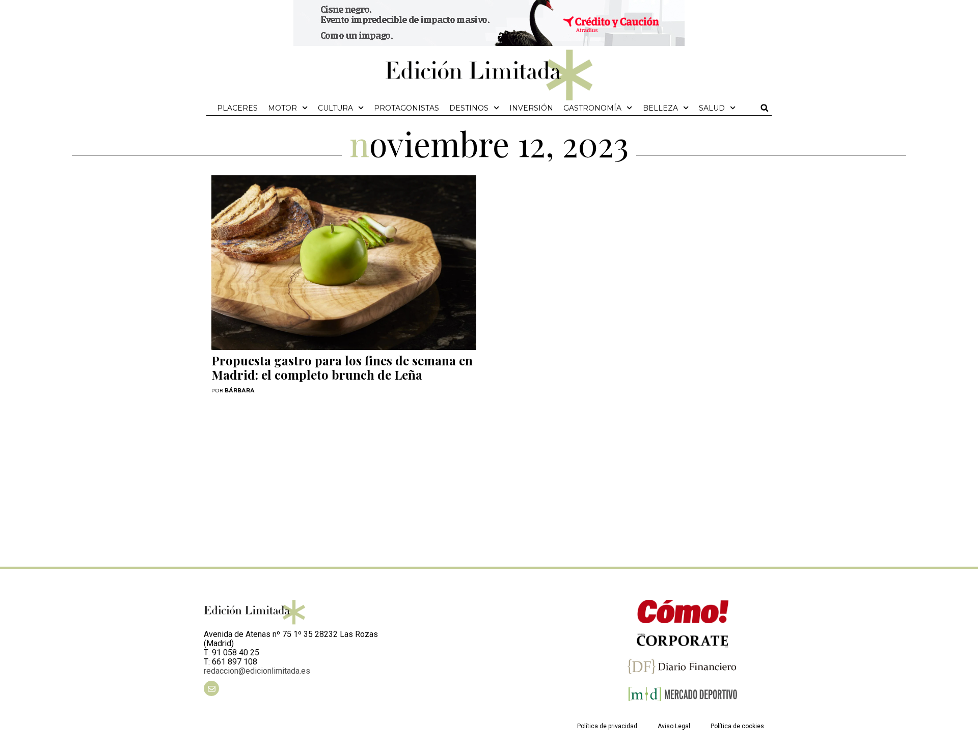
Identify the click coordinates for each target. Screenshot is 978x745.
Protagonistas (406, 108)
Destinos (468, 108)
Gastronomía (592, 108)
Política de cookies (737, 726)
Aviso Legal (674, 726)
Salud (712, 108)
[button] (764, 108)
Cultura (335, 108)
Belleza (660, 108)
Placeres (237, 108)
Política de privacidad (607, 726)
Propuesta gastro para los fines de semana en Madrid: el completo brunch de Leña (342, 367)
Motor (282, 108)
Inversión (531, 108)
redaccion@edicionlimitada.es (257, 671)
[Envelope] (211, 688)
